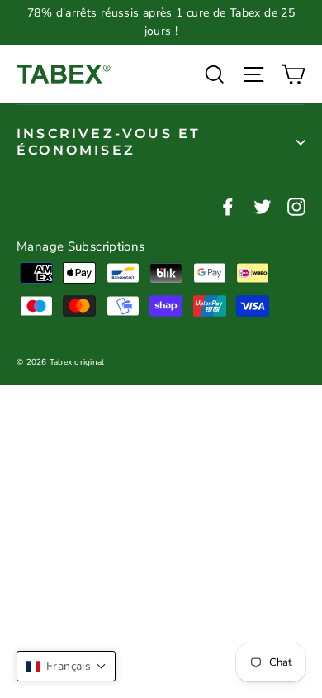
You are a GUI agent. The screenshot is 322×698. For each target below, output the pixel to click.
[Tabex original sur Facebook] (228, 206)
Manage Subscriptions (81, 246)
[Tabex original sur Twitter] (262, 206)
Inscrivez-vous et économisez (109, 141)
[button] (66, 666)
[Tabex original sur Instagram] (296, 206)
